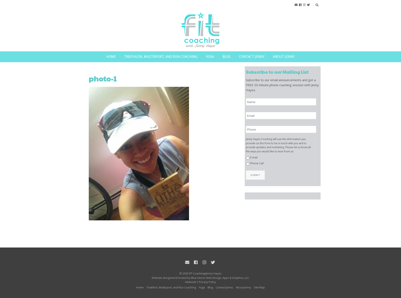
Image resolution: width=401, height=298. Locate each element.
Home (111, 57)
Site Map (259, 287)
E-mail (254, 157)
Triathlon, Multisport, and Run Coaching (160, 57)
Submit (255, 175)
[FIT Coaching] (200, 30)
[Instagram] (304, 5)
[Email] (296, 5)
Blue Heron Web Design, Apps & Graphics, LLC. (220, 278)
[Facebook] (300, 5)
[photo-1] (159, 153)
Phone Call (257, 163)
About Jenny (284, 57)
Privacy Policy (207, 282)
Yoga (210, 57)
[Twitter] (308, 5)
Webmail (190, 282)
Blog (226, 57)
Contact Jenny (252, 57)
